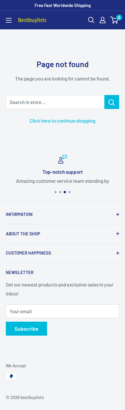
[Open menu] (9, 20)
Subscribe (26, 328)
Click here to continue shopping (62, 120)
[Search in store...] (111, 102)
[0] (114, 20)
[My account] (103, 20)
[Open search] (91, 20)
